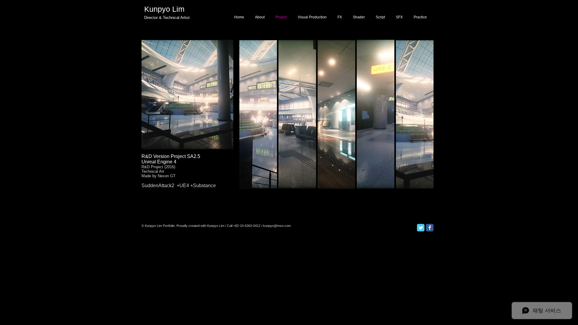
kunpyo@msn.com (277, 226)
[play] (460, 184)
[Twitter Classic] (420, 227)
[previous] (252, 119)
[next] (460, 119)
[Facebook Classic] (430, 227)
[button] (297, 114)
